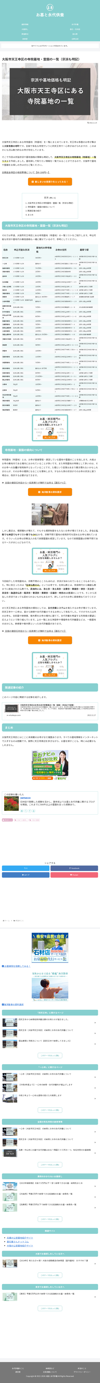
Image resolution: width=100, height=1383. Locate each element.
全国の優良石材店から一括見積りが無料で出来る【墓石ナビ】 (35, 482)
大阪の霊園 (35, 820)
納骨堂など (50, 1368)
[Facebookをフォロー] (29, 810)
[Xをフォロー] (25, 810)
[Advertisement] (50, 131)
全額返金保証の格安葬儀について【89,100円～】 (26, 172)
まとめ (30, 214)
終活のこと (8, 820)
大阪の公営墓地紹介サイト (20, 1245)
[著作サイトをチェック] (21, 810)
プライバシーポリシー (82, 1372)
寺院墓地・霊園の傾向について (41, 206)
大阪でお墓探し (22, 820)
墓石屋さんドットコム (18, 1241)
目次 (46, 197)
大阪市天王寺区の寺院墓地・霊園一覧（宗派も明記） (51, 202)
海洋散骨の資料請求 (52, 491)
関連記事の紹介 (34, 210)
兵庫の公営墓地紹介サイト (20, 1237)
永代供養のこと (18, 1368)
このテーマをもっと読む (50, 1055)
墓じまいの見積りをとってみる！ (51, 181)
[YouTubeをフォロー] (33, 810)
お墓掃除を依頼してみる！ (17, 966)
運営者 (17, 1372)
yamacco (25, 797)
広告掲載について (50, 1372)
